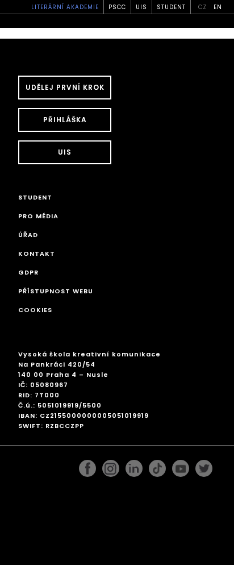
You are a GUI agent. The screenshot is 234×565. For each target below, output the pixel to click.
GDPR (28, 272)
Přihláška (65, 119)
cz (202, 7)
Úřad (28, 234)
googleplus (157, 465)
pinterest (180, 465)
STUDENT (171, 7)
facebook (87, 465)
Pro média (38, 216)
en (218, 7)
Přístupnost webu (55, 291)
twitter (203, 465)
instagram (110, 465)
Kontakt (36, 253)
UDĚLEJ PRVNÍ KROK (65, 87)
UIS (141, 7)
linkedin (134, 465)
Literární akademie (65, 7)
